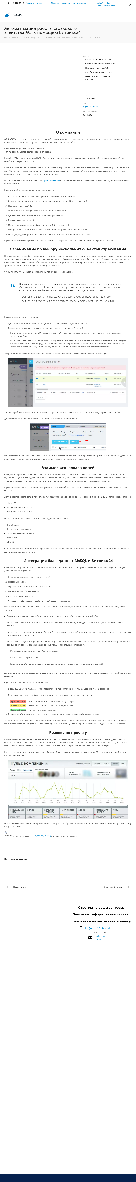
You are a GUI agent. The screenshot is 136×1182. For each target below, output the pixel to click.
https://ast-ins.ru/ (91, 106)
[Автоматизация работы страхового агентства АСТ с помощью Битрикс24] (43, 88)
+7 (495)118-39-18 (42, 836)
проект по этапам (51, 180)
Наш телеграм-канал (106, 5)
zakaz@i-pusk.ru (103, 3)
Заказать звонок (34, 3)
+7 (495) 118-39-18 (98, 928)
